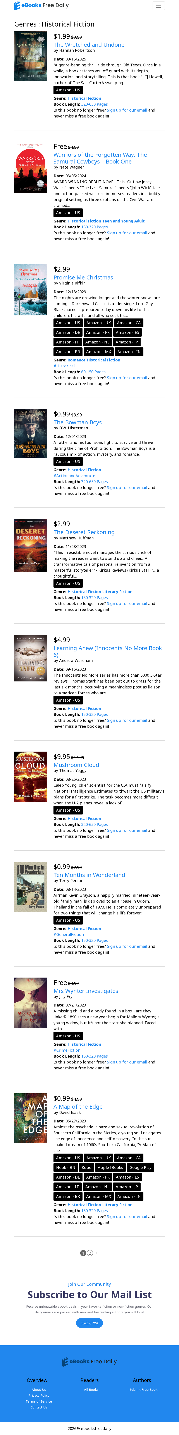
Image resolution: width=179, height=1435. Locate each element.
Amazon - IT (67, 342)
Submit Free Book (144, 1389)
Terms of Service (39, 1401)
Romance (76, 360)
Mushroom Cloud (76, 765)
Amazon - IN (129, 351)
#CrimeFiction (66, 1050)
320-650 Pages (94, 104)
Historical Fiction (84, 98)
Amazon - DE (68, 332)
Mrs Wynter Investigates (85, 991)
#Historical (64, 365)
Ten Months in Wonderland (89, 875)
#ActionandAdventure (74, 475)
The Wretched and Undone (88, 44)
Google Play (140, 1167)
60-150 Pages (93, 371)
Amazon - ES (127, 332)
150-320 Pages (94, 226)
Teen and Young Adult (123, 221)
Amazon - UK (98, 322)
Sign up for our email (127, 110)
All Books (91, 1389)
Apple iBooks (110, 1167)
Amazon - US (68, 89)
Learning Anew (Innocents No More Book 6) (107, 651)
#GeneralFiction (68, 934)
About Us (39, 1389)
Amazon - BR (68, 351)
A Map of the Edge (78, 1106)
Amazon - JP (127, 342)
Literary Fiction (117, 591)
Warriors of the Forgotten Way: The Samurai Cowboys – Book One (100, 158)
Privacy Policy (38, 1395)
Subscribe (89, 1323)
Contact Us (39, 1407)
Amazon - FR (98, 332)
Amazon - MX (98, 351)
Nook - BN (65, 1167)
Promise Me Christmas (83, 277)
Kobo (86, 1167)
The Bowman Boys (77, 422)
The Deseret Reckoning (84, 532)
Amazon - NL (97, 342)
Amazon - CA (129, 322)
